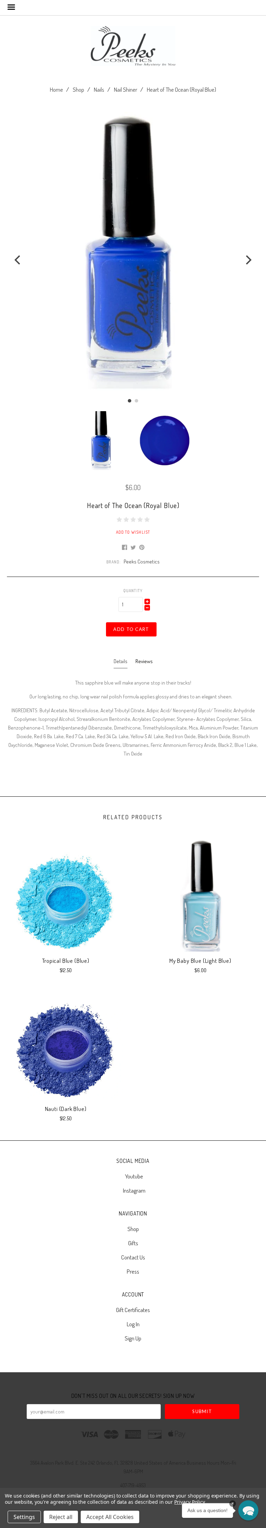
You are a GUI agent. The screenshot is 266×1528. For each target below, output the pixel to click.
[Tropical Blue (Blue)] (65, 900)
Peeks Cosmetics (142, 561)
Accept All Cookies (110, 1517)
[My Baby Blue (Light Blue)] (200, 900)
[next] (248, 260)
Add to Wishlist (133, 532)
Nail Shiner (125, 89)
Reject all (60, 1517)
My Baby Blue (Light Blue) (200, 960)
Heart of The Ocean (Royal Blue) (181, 89)
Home (56, 89)
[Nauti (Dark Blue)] (65, 1048)
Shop (78, 89)
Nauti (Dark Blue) (66, 1108)
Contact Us (133, 1257)
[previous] (18, 260)
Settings (24, 1517)
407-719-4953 (133, 1485)
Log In (133, 1324)
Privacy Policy (189, 1502)
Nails (99, 89)
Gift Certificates (133, 1309)
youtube (134, 1176)
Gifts (133, 1243)
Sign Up (133, 1338)
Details (120, 661)
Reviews (144, 661)
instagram (134, 1190)
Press (133, 1271)
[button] (248, 1510)
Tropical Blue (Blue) (65, 960)
